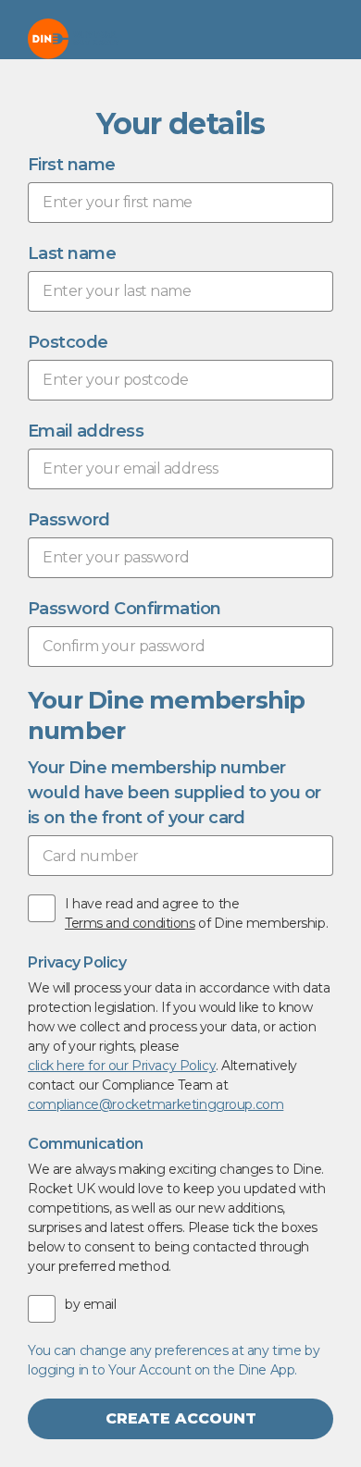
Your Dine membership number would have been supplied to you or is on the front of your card (174, 793)
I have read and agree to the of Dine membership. (196, 913)
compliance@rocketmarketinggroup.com (155, 1104)
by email (91, 1304)
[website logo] (73, 38)
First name (72, 164)
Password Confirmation (124, 608)
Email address (85, 431)
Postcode (68, 342)
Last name (72, 253)
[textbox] (180, 202)
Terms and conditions (130, 923)
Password (69, 520)
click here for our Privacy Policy (122, 1065)
